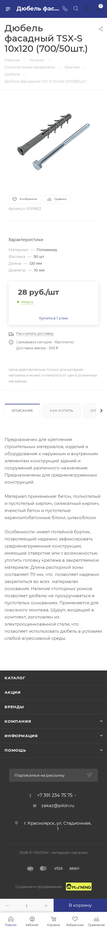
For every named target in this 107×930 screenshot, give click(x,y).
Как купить (61, 411)
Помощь (15, 750)
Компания (18, 721)
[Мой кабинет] (86, 9)
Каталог (15, 678)
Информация (21, 735)
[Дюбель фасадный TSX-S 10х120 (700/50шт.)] (53, 142)
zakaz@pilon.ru (57, 805)
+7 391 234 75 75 (54, 795)
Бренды (14, 707)
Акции (13, 692)
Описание (22, 411)
